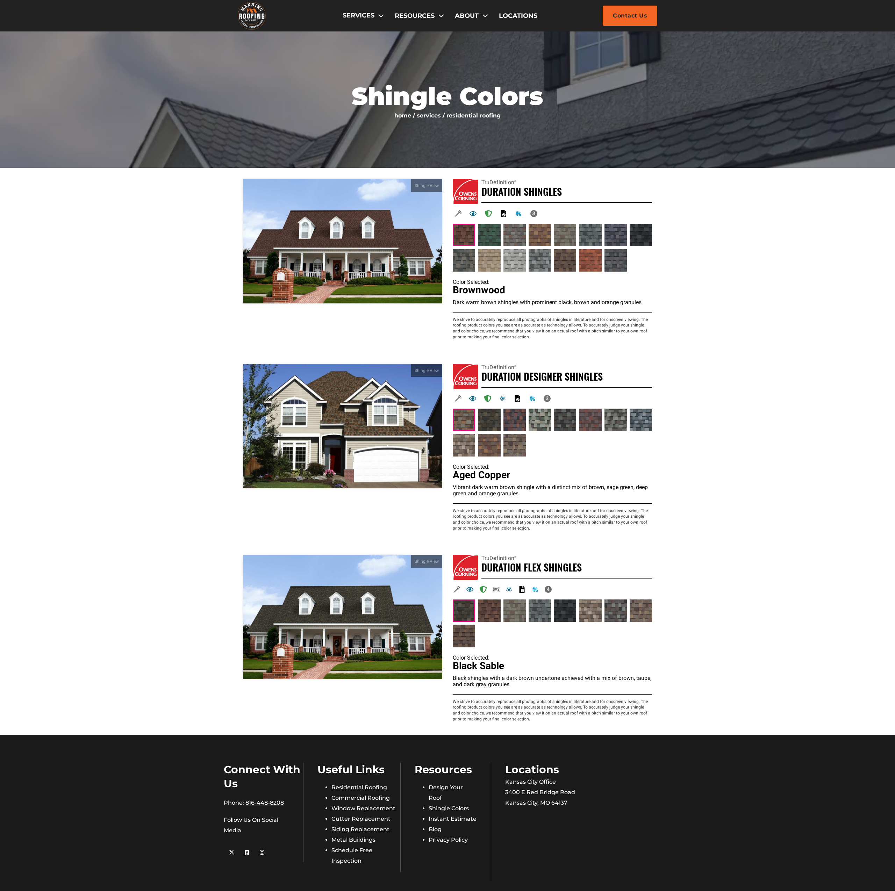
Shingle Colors (449, 808)
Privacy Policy (448, 839)
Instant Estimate (453, 818)
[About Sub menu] (485, 16)
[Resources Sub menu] (441, 16)
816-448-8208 (264, 802)
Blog (435, 829)
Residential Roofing (359, 787)
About (467, 15)
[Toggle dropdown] (381, 16)
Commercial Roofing (360, 798)
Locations (518, 15)
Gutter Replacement (361, 818)
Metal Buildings (353, 839)
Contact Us (630, 15)
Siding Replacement (360, 829)
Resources (415, 15)
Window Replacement (363, 808)
